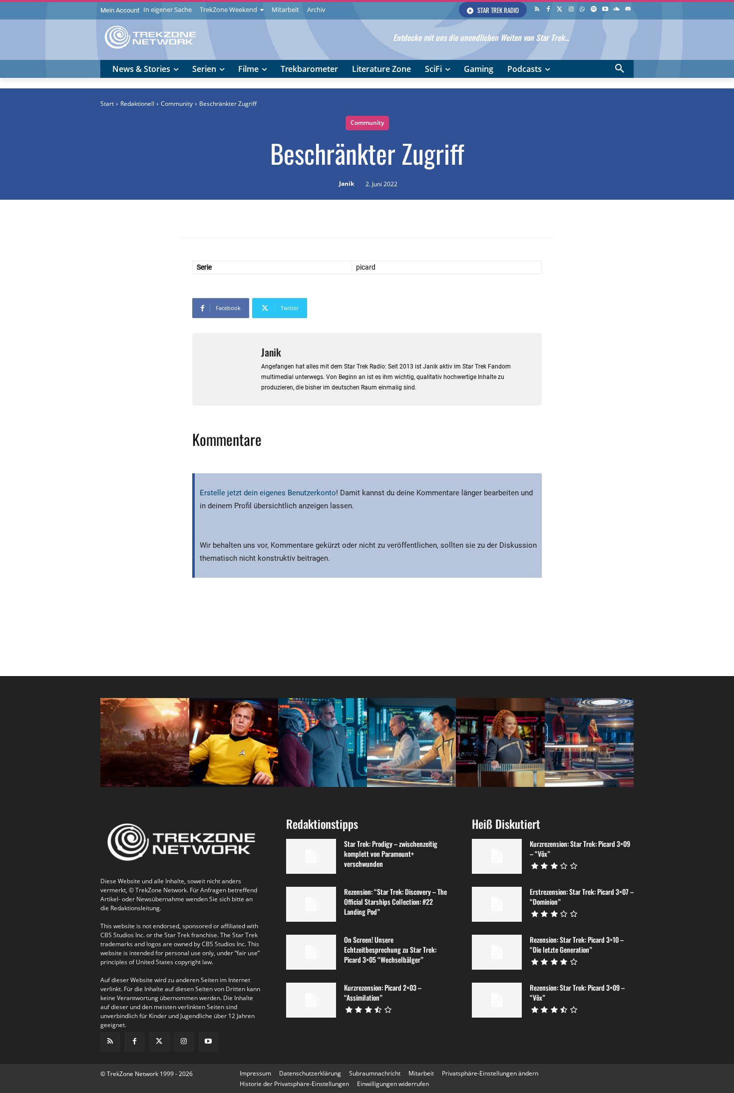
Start (107, 103)
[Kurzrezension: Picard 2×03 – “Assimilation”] (311, 1000)
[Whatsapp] (582, 9)
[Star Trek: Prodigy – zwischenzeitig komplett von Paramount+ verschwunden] (311, 856)
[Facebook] (548, 9)
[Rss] (537, 9)
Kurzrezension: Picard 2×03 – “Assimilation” (382, 992)
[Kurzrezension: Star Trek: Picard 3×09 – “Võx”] (497, 856)
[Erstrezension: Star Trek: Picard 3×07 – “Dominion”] (497, 904)
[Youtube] (605, 9)
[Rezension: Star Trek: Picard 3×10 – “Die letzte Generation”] (497, 952)
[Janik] (227, 369)
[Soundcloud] (616, 9)
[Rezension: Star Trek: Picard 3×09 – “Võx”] (497, 1000)
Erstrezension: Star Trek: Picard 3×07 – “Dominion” (582, 896)
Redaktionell (137, 103)
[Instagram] (571, 9)
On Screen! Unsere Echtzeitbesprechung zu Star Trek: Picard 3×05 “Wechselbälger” (390, 949)
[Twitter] (559, 9)
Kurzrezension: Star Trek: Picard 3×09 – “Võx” (580, 848)
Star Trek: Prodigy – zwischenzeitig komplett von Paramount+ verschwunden (390, 853)
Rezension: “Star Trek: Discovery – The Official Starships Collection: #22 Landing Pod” (395, 901)
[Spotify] (594, 9)
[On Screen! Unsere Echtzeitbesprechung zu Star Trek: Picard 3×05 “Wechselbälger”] (311, 952)
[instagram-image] (144, 742)
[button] (620, 69)
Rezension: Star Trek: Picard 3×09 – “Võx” (577, 992)
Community (177, 103)
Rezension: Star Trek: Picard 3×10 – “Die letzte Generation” (577, 944)
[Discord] (628, 9)
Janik (346, 183)
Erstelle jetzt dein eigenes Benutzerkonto (268, 492)
